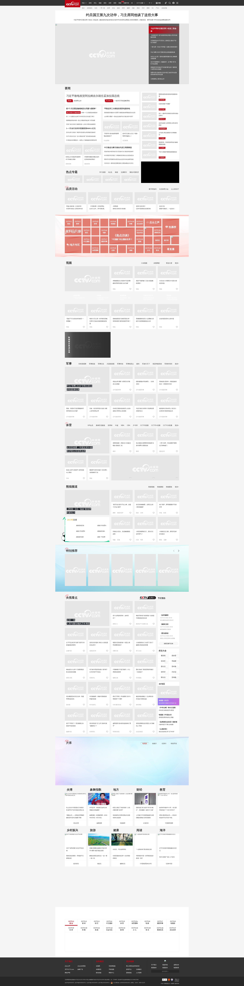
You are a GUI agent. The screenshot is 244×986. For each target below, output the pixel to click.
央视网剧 (156, 263)
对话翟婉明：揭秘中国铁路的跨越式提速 (98, 698)
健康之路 (115, 678)
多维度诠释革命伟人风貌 (166, 717)
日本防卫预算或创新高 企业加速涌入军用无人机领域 (121, 410)
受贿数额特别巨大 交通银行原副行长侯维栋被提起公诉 (145, 320)
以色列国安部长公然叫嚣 (166, 318)
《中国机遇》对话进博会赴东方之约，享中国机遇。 (97, 207)
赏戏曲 (174, 677)
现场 (114, 289)
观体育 (174, 655)
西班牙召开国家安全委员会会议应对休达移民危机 (119, 159)
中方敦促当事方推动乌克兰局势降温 (118, 147)
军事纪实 (101, 364)
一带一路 (102, 8)
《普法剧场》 (164, 633)
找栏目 (157, 240)
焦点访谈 (162, 109)
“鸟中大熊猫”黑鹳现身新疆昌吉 (168, 152)
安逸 (118, 540)
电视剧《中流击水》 (166, 715)
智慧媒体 (154, 967)
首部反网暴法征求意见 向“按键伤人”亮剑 (145, 725)
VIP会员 (90, 425)
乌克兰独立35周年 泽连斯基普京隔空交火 (145, 410)
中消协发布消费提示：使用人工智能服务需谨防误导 (81, 140)
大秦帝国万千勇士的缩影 (166, 724)
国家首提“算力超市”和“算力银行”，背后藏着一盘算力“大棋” (144, 809)
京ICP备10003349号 (92, 982)
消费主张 (115, 651)
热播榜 (172, 227)
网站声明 (67, 972)
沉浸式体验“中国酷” (164, 104)
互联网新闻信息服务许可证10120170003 (75, 979)
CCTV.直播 (140, 3)
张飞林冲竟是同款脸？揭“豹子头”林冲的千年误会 (98, 671)
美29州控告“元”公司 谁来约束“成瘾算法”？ (98, 725)
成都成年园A (101, 531)
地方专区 (75, 244)
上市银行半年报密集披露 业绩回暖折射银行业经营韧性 (145, 816)
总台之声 (67, 966)
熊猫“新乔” (120, 513)
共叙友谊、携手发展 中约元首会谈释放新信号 (155, 20)
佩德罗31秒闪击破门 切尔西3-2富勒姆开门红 (98, 471)
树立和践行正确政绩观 (73, 112)
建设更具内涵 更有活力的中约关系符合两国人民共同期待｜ (120, 20)
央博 (108, 8)
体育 (110, 3)
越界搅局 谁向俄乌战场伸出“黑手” (122, 725)
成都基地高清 (80, 525)
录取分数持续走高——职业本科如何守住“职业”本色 (168, 816)
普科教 (174, 666)
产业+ (157, 8)
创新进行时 (92, 651)
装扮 (137, 513)
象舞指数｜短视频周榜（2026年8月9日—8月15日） (98, 816)
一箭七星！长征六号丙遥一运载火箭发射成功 (164, 47)
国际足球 (162, 451)
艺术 (143, 8)
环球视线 (138, 678)
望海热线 (129, 972)
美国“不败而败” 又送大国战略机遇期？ (144, 282)
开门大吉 (138, 651)
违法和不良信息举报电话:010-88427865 (128, 979)
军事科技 (120, 364)
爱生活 (163, 666)
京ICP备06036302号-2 (80, 982)
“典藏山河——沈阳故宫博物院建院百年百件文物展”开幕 (75, 816)
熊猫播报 (160, 487)
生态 (96, 8)
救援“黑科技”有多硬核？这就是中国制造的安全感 (145, 617)
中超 (116, 425)
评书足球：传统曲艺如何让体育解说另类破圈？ (98, 809)
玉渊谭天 (124, 172)
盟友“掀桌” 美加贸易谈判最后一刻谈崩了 (144, 671)
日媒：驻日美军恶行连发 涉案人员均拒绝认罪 (98, 410)
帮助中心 (111, 972)
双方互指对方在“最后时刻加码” (124, 151)
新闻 (90, 3)
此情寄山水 (77, 101)
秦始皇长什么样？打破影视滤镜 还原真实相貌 (75, 671)
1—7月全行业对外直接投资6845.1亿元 (81, 128)
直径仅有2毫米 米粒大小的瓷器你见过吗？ (98, 644)
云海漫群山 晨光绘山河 (157, 79)
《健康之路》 (164, 624)
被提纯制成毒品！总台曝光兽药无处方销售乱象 (144, 698)
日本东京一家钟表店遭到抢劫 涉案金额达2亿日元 (118, 163)
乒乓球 (135, 425)
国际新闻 (68, 164)
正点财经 (162, 148)
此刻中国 (76, 295)
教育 (115, 3)
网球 (114, 451)
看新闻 (163, 655)
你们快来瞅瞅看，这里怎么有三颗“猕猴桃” (144, 506)
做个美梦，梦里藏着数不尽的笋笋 (168, 506)
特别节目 (174, 743)
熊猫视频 (151, 487)
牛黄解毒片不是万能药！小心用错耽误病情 (121, 671)
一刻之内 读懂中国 (79, 298)
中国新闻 (162, 157)
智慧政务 (165, 967)
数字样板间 (153, 189)
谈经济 (163, 672)
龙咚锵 (169, 295)
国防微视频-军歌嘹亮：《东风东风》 (145, 383)
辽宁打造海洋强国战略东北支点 (168, 849)
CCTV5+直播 (155, 425)
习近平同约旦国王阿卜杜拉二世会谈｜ (87, 20)
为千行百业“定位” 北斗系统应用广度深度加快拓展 (81, 136)
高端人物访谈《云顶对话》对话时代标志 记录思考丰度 (74, 207)
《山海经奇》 (163, 729)
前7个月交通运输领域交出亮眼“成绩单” (81, 109)
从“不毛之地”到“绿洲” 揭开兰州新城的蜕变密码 (75, 644)
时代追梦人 (92, 704)
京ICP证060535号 (69, 982)
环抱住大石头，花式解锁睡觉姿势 (121, 533)
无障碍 (166, 5)
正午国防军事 (70, 416)
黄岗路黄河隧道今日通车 (111, 112)
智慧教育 (176, 967)
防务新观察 (82, 364)
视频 (100, 3)
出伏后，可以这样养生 (119, 849)
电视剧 (144, 743)
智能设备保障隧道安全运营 (127, 112)
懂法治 (163, 677)
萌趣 (114, 540)
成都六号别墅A (101, 525)
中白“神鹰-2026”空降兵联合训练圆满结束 (163, 52)
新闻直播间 (162, 128)
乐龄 (133, 8)
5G (153, 8)
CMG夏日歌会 (117, 704)
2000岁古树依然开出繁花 (166, 710)
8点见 (110, 172)
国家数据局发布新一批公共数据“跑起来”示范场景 (80, 120)
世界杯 (110, 425)
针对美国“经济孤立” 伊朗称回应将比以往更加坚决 (119, 155)
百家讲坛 (92, 678)
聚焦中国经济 (134, 172)
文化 (113, 8)
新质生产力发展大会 (142, 624)
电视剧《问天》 (164, 700)
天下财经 (162, 138)
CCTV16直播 (167, 425)
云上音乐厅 (175, 189)
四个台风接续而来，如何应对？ (121, 617)
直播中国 (126, 3)
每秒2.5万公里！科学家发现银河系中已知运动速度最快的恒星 (98, 321)
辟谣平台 (129, 969)
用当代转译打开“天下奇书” (166, 731)
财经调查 (138, 704)
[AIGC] (158, 3)
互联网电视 (112, 966)
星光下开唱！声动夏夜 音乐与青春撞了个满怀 (121, 698)
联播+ (70, 101)
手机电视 (111, 969)
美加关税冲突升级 (109, 151)
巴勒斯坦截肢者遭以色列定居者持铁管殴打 (91, 158)
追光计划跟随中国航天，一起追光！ (167, 207)
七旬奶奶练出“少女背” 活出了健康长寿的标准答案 (144, 644)
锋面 (116, 172)
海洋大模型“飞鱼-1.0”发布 (167, 857)
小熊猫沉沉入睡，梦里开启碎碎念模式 (168, 533)
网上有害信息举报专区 (133, 966)
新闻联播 (162, 100)
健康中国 (69, 731)
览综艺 (163, 661)
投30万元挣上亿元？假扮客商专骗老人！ (130, 135)
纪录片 (164, 743)
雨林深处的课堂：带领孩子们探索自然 (75, 857)
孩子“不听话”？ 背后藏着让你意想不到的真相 (75, 725)
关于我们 (154, 965)
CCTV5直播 (144, 425)
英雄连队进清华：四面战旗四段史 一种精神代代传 (168, 383)
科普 (123, 8)
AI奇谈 (99, 295)
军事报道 (92, 364)
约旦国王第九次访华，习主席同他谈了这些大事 (122, 15)
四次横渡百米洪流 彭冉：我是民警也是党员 (75, 698)
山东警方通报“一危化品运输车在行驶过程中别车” (118, 116)
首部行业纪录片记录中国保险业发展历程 (143, 207)
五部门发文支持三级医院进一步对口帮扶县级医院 (81, 124)
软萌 (164, 513)
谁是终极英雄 (157, 364)
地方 (83, 8)
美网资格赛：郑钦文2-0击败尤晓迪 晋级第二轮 (122, 444)
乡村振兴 (89, 8)
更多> (177, 263)
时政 (83, 3)
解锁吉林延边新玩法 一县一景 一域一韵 (98, 857)
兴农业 (174, 672)
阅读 (138, 8)
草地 (160, 513)
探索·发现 (69, 678)
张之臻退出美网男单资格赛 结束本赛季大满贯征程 (145, 444)
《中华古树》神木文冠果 (167, 707)
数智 (148, 8)
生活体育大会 (163, 189)
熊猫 (120, 3)
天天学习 (109, 101)
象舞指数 (95, 789)
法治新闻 (125, 140)
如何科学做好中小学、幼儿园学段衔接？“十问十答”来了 (168, 809)
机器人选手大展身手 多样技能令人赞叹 (75, 471)
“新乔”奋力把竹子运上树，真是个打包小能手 (122, 506)
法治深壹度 (139, 731)
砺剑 (137, 364)
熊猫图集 (169, 487)
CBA (128, 425)
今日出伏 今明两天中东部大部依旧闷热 (168, 282)
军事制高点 (130, 364)
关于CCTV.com (69, 969)
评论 (95, 3)
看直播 (170, 249)
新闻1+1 (115, 624)
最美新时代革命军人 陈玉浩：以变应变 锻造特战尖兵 (168, 410)
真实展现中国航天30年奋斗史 (167, 703)
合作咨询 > (165, 971)
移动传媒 (98, 972)
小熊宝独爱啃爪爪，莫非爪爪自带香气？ (144, 533)
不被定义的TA (148, 295)
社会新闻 (106, 140)
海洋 (162, 830)
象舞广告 (80, 969)
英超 (90, 478)
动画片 (154, 743)
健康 (128, 8)
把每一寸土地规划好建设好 (89, 112)
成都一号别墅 (101, 537)
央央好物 (164, 8)
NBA (122, 425)
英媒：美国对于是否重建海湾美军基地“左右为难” (75, 410)
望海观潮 (123, 295)
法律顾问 (138, 969)
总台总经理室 (82, 966)
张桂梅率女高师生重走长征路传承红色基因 (121, 816)
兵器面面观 (110, 364)
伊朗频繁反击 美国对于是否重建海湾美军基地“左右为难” (121, 282)
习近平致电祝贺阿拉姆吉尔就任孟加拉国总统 (93, 95)
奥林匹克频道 (100, 425)
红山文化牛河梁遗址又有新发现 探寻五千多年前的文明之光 (75, 809)
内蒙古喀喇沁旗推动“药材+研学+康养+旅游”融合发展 (98, 849)
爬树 (114, 513)
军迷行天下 (146, 364)
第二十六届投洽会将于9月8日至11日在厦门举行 (80, 116)
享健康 (174, 661)
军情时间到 (168, 364)
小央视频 (144, 263)
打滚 (137, 540)
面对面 (68, 704)
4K (132, 3)
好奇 (141, 513)
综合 (67, 478)
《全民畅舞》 (164, 615)
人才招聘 (138, 972)
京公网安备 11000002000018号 (121, 982)
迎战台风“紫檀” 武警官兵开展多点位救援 (121, 383)
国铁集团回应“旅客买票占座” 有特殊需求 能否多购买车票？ (121, 320)
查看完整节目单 (168, 643)
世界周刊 (92, 731)
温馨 (165, 540)
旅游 (118, 8)
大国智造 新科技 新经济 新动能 (119, 207)
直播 (72, 520)
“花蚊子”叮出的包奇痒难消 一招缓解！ (75, 320)
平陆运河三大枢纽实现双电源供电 (117, 109)
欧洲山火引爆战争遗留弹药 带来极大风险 (73, 158)
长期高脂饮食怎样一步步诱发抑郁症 (121, 857)
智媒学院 (165, 965)
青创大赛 (169, 263)
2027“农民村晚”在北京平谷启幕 (75, 849)
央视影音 (98, 969)
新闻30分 (162, 119)
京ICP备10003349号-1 (104, 982)
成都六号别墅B (80, 531)
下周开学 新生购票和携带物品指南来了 (111, 135)
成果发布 (176, 965)
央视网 (98, 966)
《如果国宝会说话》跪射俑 (168, 722)
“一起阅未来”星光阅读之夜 (144, 849)
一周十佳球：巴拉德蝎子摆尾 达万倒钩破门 (168, 444)
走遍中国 (69, 651)
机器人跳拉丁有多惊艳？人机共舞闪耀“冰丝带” (121, 809)
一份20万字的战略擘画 (122, 101)
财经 (105, 3)
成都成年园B (80, 537)
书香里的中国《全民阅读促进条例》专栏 (144, 857)
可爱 (141, 540)
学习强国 (102, 172)
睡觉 (160, 540)
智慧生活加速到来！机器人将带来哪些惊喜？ (121, 644)
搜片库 (166, 240)
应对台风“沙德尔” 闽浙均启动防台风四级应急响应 (81, 132)
